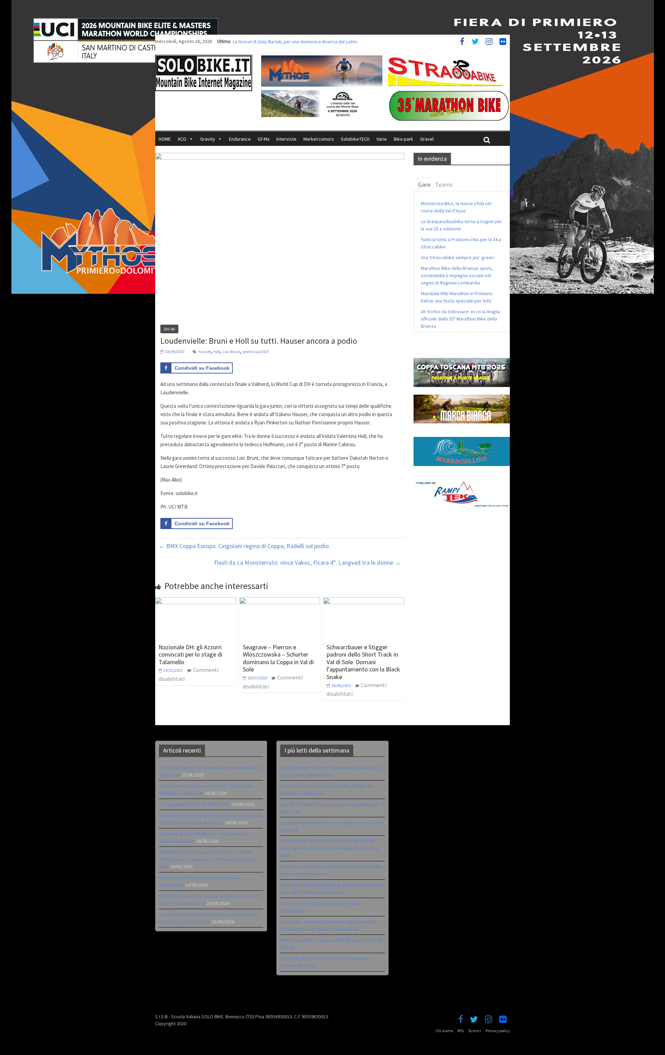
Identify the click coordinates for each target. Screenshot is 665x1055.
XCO (182, 139)
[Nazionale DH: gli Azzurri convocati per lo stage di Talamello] (195, 601)
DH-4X (169, 329)
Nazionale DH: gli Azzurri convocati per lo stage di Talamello (190, 654)
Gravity (207, 139)
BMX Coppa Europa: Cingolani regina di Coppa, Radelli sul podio (244, 546)
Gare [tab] (424, 184)
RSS (461, 1030)
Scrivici (474, 1030)
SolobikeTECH (355, 139)
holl (216, 351)
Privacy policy (498, 1030)
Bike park (403, 139)
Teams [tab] (444, 184)
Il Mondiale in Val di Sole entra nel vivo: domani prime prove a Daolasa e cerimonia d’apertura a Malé (208, 859)
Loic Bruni (231, 351)
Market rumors (318, 139)
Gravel (427, 139)
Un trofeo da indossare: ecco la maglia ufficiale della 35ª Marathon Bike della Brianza (460, 318)
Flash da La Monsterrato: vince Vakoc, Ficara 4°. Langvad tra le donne (307, 562)
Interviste (286, 139)
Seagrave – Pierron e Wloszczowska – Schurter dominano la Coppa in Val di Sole (278, 658)
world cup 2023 (255, 351)
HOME (165, 139)
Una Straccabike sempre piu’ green (457, 257)
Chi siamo (444, 1030)
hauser (204, 351)
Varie (381, 139)
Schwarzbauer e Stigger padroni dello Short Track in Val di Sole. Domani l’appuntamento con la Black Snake (363, 662)
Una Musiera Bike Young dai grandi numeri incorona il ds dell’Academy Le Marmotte (318, 41)
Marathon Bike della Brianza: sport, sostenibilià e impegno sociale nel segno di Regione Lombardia (457, 275)
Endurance (240, 139)
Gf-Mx (263, 139)
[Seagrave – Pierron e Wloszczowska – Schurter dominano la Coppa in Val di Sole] (279, 601)
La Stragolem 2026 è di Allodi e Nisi (194, 804)
